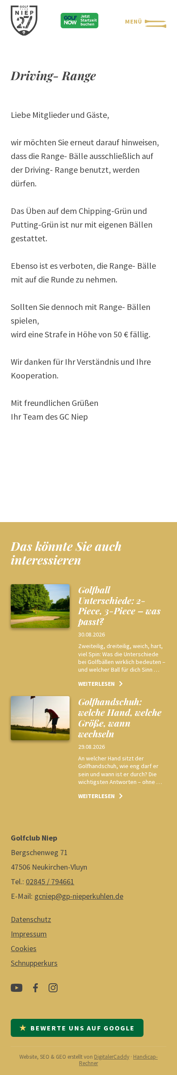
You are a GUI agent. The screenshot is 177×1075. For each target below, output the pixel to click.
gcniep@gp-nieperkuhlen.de (78, 896)
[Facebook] (35, 991)
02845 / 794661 (50, 881)
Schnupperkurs (34, 963)
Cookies (24, 948)
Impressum (29, 934)
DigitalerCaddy (111, 1056)
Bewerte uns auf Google (77, 1028)
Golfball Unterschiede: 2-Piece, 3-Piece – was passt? (119, 605)
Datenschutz (31, 919)
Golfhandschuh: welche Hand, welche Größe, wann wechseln (120, 717)
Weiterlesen (96, 684)
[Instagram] (53, 991)
